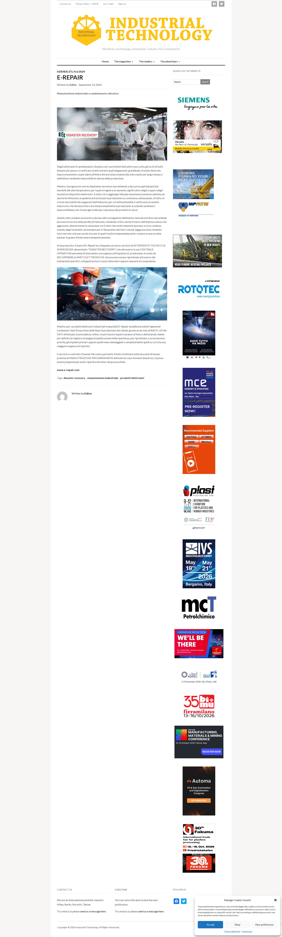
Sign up (122, 3)
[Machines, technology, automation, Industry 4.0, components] (141, 30)
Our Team (108, 3)
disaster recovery (74, 377)
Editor (73, 84)
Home (105, 61)
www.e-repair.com (68, 369)
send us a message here (93, 911)
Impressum (247, 931)
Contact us (65, 3)
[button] (275, 900)
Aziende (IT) (65, 71)
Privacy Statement (232, 931)
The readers (145, 61)
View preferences (264, 924)
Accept (210, 924)
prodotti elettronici (132, 377)
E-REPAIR (70, 77)
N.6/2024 (79, 71)
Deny (237, 924)
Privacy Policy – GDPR (87, 3)
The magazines (122, 61)
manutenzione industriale (102, 377)
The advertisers (169, 61)
